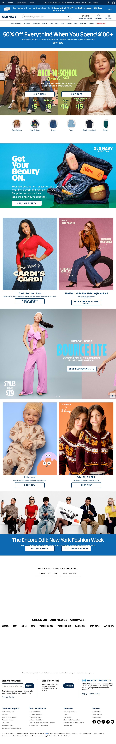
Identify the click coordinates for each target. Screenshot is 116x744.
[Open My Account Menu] (108, 2)
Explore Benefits (35, 717)
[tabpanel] (58, 580)
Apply (84, 693)
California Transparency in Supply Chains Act (40, 736)
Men (51, 23)
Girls (56, 23)
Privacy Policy (8, 697)
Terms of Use (76, 733)
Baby (75, 23)
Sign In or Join (86, 3)
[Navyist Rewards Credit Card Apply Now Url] (58, 9)
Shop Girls (40, 94)
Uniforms (27, 23)
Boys (62, 23)
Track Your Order (7, 720)
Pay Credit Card (34, 712)
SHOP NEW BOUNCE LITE (81, 369)
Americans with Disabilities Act (12, 736)
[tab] (48, 573)
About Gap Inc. (99, 733)
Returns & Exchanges (9, 717)
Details (95, 3)
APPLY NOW (58, 10)
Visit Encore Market (76, 549)
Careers (66, 714)
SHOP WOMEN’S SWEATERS (30, 301)
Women (44, 23)
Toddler (69, 23)
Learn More (94, 693)
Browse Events (39, 549)
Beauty (91, 23)
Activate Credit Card (36, 720)
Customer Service (8, 712)
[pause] (112, 395)
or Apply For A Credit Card (38, 725)
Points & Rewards (35, 714)
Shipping (5, 714)
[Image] (58, 37)
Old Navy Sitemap (70, 712)
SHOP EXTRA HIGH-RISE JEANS (86, 302)
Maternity (83, 23)
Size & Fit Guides (7, 725)
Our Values (67, 717)
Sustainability (87, 733)
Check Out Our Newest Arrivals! (59, 620)
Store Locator (97, 714)
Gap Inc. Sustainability (72, 720)
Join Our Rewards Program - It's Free (42, 723)
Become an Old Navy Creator (74, 723)
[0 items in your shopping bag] (113, 2)
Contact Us (96, 712)
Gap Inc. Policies (63, 736)
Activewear (36, 23)
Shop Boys (76, 94)
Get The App (96, 717)
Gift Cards (5, 723)
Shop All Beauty (26, 203)
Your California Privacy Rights (60, 733)
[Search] (69, 16)
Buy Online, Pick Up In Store (11, 728)
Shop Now (29, 485)
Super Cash (68, 725)
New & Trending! (16, 23)
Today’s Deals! (100, 23)
